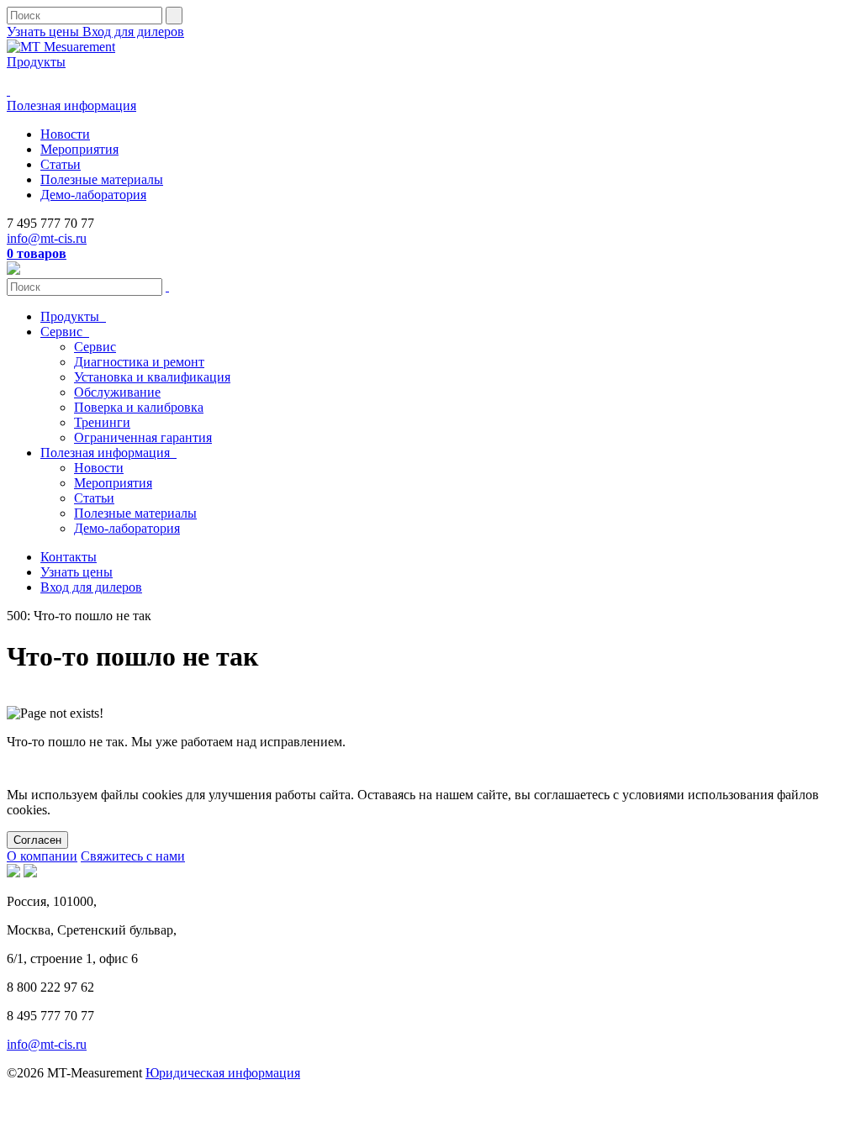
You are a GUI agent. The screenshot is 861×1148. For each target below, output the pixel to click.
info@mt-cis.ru (47, 238)
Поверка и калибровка (138, 407)
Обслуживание (117, 392)
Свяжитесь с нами (133, 856)
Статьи (60, 164)
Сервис (63, 331)
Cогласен (37, 840)
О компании (42, 856)
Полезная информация (71, 105)
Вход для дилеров (133, 31)
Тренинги (102, 422)
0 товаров (36, 253)
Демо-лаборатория (93, 194)
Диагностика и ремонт (139, 362)
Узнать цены (44, 31)
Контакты (68, 557)
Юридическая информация (222, 1073)
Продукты (36, 62)
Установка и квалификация (152, 377)
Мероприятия (79, 149)
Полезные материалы (101, 179)
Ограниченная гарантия (143, 437)
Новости (65, 134)
